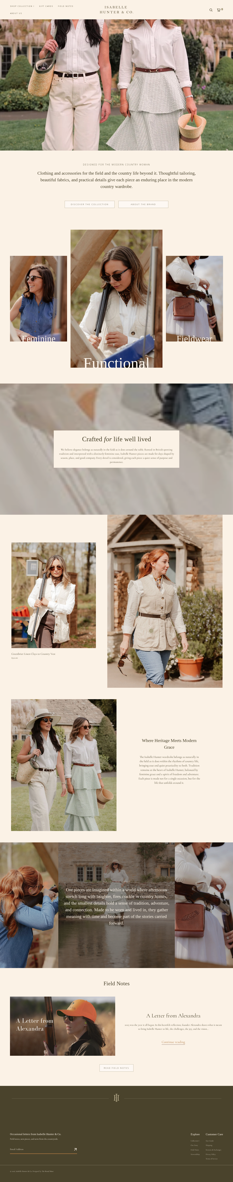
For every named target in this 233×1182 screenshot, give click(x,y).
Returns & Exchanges (213, 1150)
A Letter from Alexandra (173, 1015)
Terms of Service (212, 1159)
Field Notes (195, 1150)
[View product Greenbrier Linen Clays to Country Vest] (151, 631)
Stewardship (195, 1154)
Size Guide (210, 1141)
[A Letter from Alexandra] (62, 1026)
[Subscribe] (75, 1149)
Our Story (194, 1145)
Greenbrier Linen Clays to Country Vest (33, 654)
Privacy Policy (211, 1154)
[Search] (211, 10)
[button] (220, 10)
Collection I (195, 1141)
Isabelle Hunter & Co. (24, 1171)
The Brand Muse (48, 1171)
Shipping (209, 1145)
